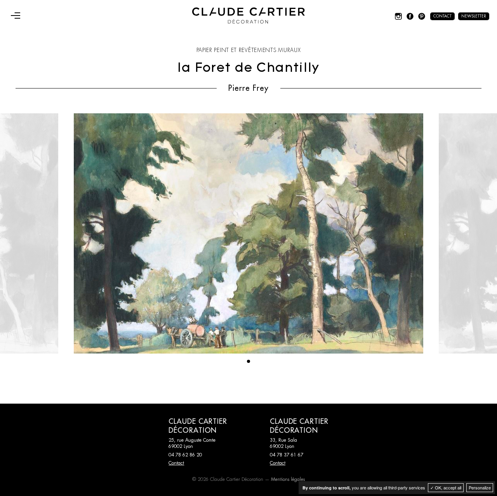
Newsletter (473, 16)
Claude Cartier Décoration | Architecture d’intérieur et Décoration (248, 15)
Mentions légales (288, 479)
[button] (248, 361)
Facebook (410, 16)
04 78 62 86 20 (185, 455)
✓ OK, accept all (445, 487)
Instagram (398, 16)
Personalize (480, 487)
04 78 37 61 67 (286, 455)
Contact (442, 16)
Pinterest (422, 16)
